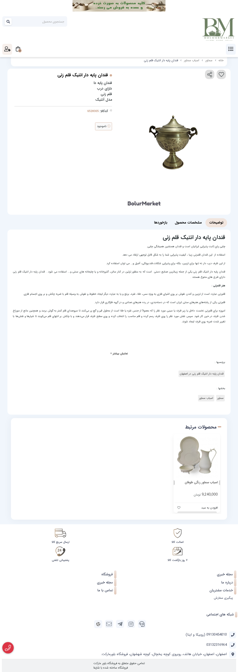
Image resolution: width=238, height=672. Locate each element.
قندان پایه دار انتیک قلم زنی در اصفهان (202, 374)
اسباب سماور (191, 60)
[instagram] (131, 624)
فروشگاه (107, 574)
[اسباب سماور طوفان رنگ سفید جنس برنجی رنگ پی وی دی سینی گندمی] (197, 457)
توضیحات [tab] (216, 222)
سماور (208, 60)
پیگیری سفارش (223, 597)
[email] (109, 624)
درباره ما (227, 582)
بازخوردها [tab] (160, 222)
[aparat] (98, 624)
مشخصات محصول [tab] (188, 222)
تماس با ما (105, 590)
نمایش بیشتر (120, 354)
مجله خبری (225, 574)
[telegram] (120, 624)
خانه (221, 60)
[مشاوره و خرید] (8, 648)
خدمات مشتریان (221, 590)
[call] (142, 624)
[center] (8, 21)
